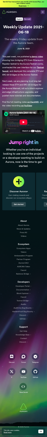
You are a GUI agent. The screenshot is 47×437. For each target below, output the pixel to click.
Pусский (27, 19)
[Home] (9, 12)
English (19, 19)
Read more (8, 432)
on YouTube (26, 105)
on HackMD (33, 102)
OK (41, 431)
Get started (19, 204)
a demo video (36, 56)
